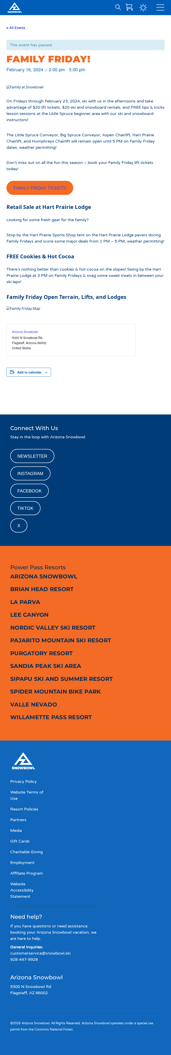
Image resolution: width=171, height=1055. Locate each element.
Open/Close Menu (160, 8)
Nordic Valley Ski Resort (52, 627)
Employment (22, 862)
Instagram (30, 473)
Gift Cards (20, 841)
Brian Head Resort (41, 589)
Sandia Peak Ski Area (45, 666)
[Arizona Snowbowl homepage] (15, 7)
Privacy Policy (23, 781)
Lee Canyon (29, 614)
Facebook (29, 490)
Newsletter (32, 456)
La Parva (25, 602)
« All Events (15, 28)
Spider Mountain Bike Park (55, 691)
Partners (18, 819)
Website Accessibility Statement (22, 890)
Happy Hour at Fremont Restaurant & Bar (40, 398)
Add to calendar (29, 372)
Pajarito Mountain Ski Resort (60, 640)
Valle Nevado (33, 704)
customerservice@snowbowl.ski (40, 953)
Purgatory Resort (41, 653)
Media (16, 830)
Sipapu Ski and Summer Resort (61, 678)
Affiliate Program (26, 873)
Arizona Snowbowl (25, 331)
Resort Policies (24, 809)
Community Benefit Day (144, 398)
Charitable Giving (26, 851)
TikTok (25, 508)
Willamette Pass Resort (51, 717)
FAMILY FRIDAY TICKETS (40, 188)
